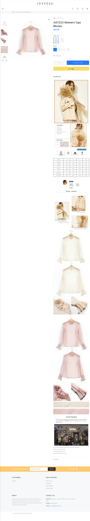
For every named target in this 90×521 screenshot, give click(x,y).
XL (68, 50)
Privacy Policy (49, 488)
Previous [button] (2, 60)
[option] (4, 24)
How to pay (49, 481)
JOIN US (52, 469)
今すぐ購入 (71, 69)
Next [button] (6, 60)
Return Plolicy (49, 486)
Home (13, 12)
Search (14, 481)
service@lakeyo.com (55, 506)
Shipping (58, 56)
